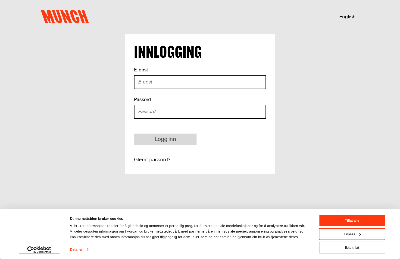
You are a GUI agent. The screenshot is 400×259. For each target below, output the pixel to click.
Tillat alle (352, 220)
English (347, 16)
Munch (67, 16)
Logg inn (165, 139)
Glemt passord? (152, 159)
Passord (142, 99)
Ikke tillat (352, 247)
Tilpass (349, 234)
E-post (141, 70)
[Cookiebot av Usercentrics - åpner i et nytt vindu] (39, 249)
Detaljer (76, 249)
